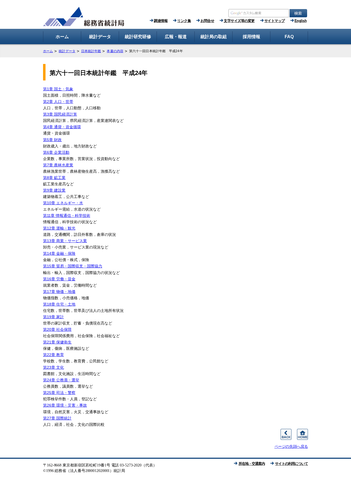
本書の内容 (115, 51)
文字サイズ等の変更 (239, 21)
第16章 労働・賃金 (59, 279)
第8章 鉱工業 (54, 177)
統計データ (67, 51)
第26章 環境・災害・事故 (65, 405)
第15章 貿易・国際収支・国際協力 (72, 266)
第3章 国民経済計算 (60, 114)
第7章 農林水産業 (58, 165)
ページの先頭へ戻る (291, 446)
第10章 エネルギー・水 (63, 203)
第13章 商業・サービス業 (65, 241)
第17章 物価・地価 (59, 291)
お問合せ (207, 21)
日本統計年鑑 (91, 51)
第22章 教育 (53, 355)
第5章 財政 (52, 140)
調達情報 (161, 21)
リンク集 (184, 21)
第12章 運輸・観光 (59, 228)
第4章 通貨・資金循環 (62, 127)
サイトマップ (274, 21)
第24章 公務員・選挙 (61, 380)
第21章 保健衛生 (57, 342)
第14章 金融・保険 (59, 253)
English (301, 21)
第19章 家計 (53, 317)
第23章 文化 (53, 367)
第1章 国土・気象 (58, 89)
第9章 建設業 (54, 190)
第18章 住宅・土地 (59, 304)
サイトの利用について (291, 464)
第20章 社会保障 (57, 329)
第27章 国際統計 (57, 418)
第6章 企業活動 (56, 152)
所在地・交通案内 (252, 464)
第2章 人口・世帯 (58, 101)
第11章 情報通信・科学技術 (66, 215)
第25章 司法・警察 (59, 392)
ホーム (48, 51)
